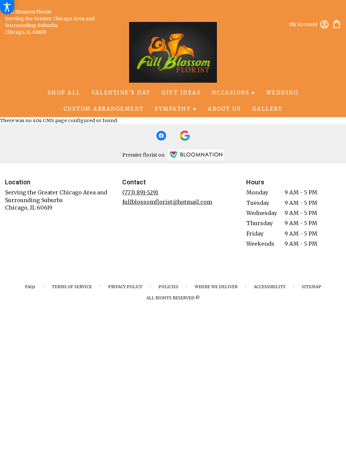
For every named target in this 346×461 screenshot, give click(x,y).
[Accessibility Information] (7, 7)
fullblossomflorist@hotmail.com (167, 201)
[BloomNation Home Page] (196, 154)
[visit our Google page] (185, 136)
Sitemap (311, 286)
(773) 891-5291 (140, 192)
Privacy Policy (125, 286)
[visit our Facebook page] (161, 136)
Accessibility (270, 286)
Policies (168, 286)
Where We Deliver (216, 286)
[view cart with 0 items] (336, 23)
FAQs (30, 286)
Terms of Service (72, 286)
